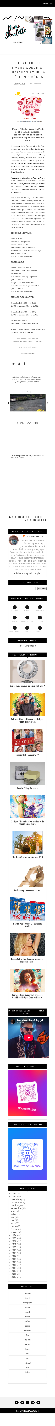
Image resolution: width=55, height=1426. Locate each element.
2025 (14, 1196)
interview (27, 1344)
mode (27, 1353)
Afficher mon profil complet (27, 573)
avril (13, 1223)
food (27, 1335)
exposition (27, 1330)
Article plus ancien (35, 519)
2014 (14, 1265)
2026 (14, 1193)
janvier (14, 1232)
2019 (14, 1250)
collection (15, 377)
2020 (14, 1247)
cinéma (27, 1321)
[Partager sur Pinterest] (18, 364)
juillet (14, 1214)
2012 (14, 1271)
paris (17, 382)
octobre (15, 1205)
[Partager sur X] (12, 364)
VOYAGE (27, 1307)
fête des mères (36, 377)
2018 (14, 1253)
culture (27, 1325)
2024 (14, 1235)
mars (13, 1226)
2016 (14, 1259)
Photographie (27, 1302)
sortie (27, 1367)
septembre (16, 1208)
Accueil (38, 516)
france (14, 379)
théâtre (27, 1372)
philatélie (24, 382)
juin (13, 1217)
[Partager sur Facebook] (23, 364)
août (13, 1211)
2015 (14, 1262)
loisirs (27, 1349)
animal (27, 1312)
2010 (14, 1276)
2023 (14, 1238)
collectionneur (25, 377)
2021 (14, 1244)
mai (13, 1220)
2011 (14, 1274)
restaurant (27, 1363)
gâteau (20, 379)
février (14, 1229)
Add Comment (35, 83)
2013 (14, 1268)
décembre (16, 1199)
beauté (27, 1316)
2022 (14, 1241)
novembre (16, 1202)
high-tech (28, 1339)
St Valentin (28, 332)
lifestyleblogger (36, 379)
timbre (36, 382)
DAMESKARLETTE (34, 536)
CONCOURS (27, 1293)
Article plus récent (20, 516)
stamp (30, 382)
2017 (14, 1256)
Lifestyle (27, 379)
